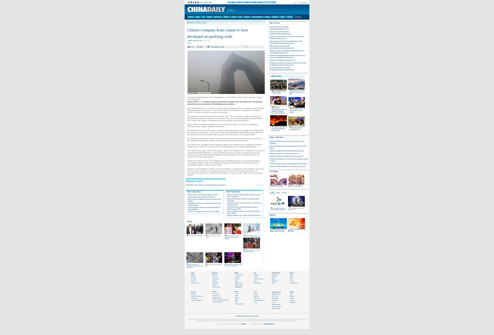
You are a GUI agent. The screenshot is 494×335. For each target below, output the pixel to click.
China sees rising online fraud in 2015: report (203, 211)
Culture (247, 17)
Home (190, 17)
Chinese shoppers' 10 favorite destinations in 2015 (252, 250)
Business (217, 17)
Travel (234, 17)
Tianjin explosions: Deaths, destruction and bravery (279, 128)
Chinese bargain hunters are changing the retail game (288, 164)
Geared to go (278, 186)
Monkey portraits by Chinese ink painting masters (287, 151)
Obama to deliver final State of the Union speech (286, 156)
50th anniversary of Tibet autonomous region (297, 110)
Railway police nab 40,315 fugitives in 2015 (203, 195)
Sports (226, 17)
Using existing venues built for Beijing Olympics (278, 209)
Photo (267, 17)
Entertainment (257, 17)
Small (222, 47)
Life (240, 17)
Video (283, 17)
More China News (194, 192)
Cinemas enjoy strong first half (295, 128)
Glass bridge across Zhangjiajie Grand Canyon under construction (195, 266)
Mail (201, 47)
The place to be (297, 186)
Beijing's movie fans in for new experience (284, 153)
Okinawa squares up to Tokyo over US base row (244, 215)
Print (192, 47)
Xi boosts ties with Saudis (195, 235)
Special (272, 215)
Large (212, 47)
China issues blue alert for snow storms (201, 197)
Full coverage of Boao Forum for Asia (277, 230)
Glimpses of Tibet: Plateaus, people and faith (296, 92)
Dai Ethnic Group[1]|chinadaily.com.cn (283, 60)
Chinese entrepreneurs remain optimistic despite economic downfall (279, 110)
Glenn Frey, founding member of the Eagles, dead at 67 (233, 265)
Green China (201, 23)
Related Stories (194, 181)
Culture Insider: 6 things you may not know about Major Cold (251, 236)
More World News (233, 192)
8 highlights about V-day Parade (278, 92)
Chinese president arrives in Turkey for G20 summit (287, 166)
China (198, 17)
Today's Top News (276, 137)
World (209, 17)
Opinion (275, 17)
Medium (217, 47)
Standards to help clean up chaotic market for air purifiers (206, 185)
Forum (289, 17)
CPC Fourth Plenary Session (297, 230)
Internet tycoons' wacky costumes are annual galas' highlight (231, 237)
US (203, 17)
